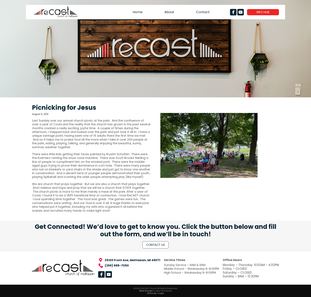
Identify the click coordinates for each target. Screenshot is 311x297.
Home (138, 12)
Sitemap (151, 293)
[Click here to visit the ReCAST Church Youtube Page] (240, 12)
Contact (203, 12)
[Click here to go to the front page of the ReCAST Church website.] (56, 16)
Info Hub (263, 12)
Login (161, 293)
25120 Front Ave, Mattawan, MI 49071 (132, 260)
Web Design (146, 290)
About (169, 12)
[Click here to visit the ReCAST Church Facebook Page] (233, 12)
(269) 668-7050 (117, 265)
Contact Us (155, 245)
